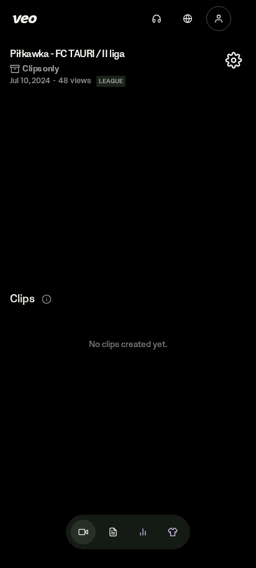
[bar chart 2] (142, 532)
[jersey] (172, 532)
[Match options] (233, 60)
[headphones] (156, 18)
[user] (218, 18)
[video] (83, 532)
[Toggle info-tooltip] (46, 299)
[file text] (113, 532)
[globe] (187, 18)
